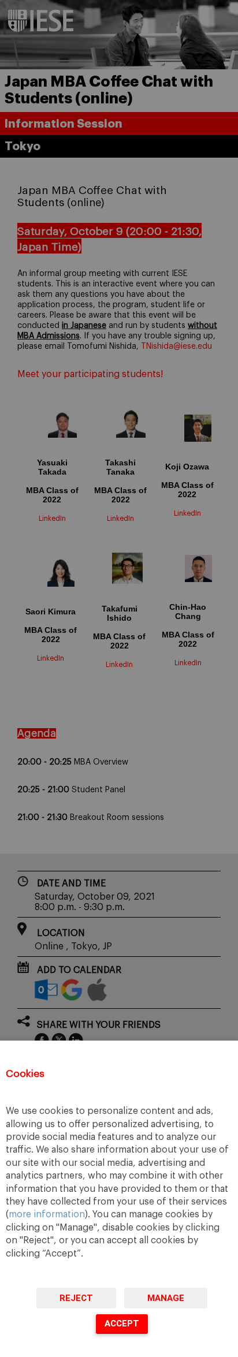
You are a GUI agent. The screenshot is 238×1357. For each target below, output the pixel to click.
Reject (76, 1298)
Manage (165, 1298)
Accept (122, 1323)
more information (47, 1214)
